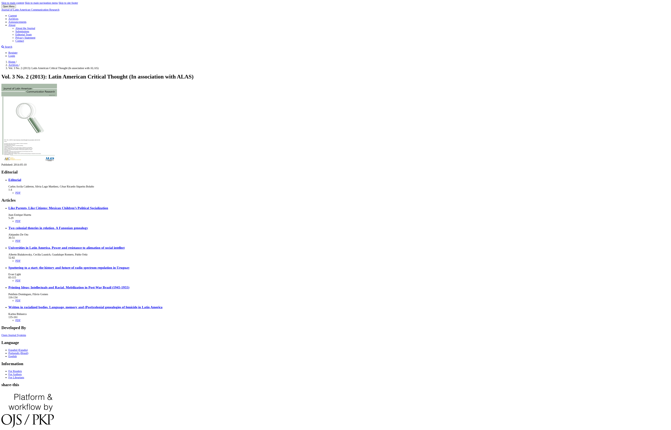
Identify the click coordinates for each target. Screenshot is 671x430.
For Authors (15, 374)
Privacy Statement (25, 37)
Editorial (14, 180)
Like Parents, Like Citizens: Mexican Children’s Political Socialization (58, 208)
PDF (18, 192)
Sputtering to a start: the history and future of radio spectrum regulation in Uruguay (69, 267)
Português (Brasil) (18, 353)
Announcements (17, 21)
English (12, 356)
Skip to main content (12, 2)
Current (12, 15)
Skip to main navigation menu (41, 2)
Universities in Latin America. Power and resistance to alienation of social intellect (66, 248)
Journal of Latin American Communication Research (30, 9)
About (11, 25)
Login (11, 55)
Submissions (22, 31)
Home (12, 61)
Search (8, 46)
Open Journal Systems (13, 335)
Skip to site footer (68, 2)
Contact (19, 40)
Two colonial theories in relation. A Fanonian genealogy (48, 228)
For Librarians (16, 377)
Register (12, 52)
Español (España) (18, 350)
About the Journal (25, 28)
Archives (13, 18)
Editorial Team (23, 34)
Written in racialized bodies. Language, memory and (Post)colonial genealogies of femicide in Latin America (85, 307)
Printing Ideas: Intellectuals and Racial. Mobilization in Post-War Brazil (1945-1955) (68, 287)
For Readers (15, 371)
